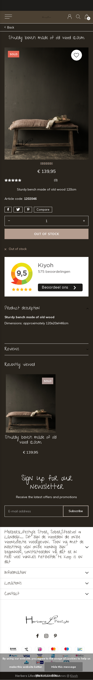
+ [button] (83, 221)
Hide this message (63, 666)
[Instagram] (46, 636)
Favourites (76, 55)
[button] (8, 16)
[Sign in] (70, 16)
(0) (56, 180)
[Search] (78, 16)
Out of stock (46, 234)
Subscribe (76, 511)
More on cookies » (48, 675)
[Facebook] (37, 636)
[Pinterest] (55, 636)
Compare (43, 209)
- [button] (9, 221)
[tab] (46, 308)
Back (10, 27)
